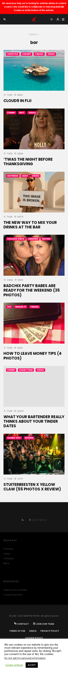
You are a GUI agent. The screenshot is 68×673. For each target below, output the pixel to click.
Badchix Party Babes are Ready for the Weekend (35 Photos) (31, 290)
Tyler (9, 94)
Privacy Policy (49, 630)
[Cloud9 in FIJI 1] (34, 70)
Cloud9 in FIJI (17, 101)
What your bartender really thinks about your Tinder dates (33, 421)
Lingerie (33, 238)
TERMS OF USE (17, 630)
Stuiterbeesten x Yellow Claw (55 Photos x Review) (32, 487)
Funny (11, 112)
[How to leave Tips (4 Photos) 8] (34, 323)
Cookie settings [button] (14, 665)
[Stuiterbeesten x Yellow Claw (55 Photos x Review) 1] (34, 454)
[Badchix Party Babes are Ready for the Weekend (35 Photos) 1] (34, 255)
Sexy (25, 175)
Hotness (12, 175)
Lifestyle (12, 54)
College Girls (15, 238)
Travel (39, 54)
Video (51, 54)
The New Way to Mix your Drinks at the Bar (30, 225)
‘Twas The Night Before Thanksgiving (28, 161)
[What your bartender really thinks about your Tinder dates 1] (34, 386)
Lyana (9, 279)
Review (29, 437)
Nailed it (20, 306)
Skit (21, 112)
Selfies (46, 238)
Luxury (26, 54)
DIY (9, 306)
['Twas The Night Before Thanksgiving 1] (34, 129)
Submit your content (15, 590)
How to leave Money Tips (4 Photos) (32, 356)
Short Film (26, 369)
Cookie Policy (34, 637)
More (6, 563)
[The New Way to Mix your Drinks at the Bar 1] (34, 192)
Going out (14, 437)
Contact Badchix (12, 594)
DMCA (32, 630)
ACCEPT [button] (32, 665)
